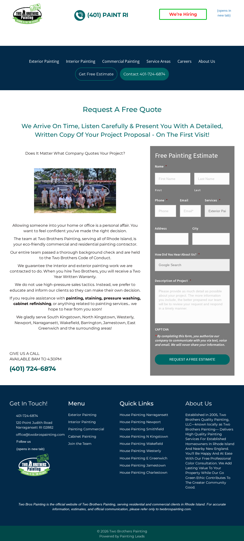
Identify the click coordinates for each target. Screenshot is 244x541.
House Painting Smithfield (142, 429)
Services (212, 200)
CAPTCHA (162, 329)
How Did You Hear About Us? (177, 254)
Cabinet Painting (82, 436)
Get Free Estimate (96, 74)
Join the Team (80, 443)
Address (161, 228)
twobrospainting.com (175, 509)
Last (197, 190)
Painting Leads (132, 536)
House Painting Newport (140, 422)
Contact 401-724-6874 (144, 74)
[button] (13, 35)
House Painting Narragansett (144, 415)
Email (184, 200)
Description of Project (173, 280)
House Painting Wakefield (141, 443)
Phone (161, 200)
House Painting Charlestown (143, 472)
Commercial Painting (121, 61)
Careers (185, 61)
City (195, 228)
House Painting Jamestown (143, 465)
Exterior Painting (44, 61)
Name (161, 166)
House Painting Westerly (140, 451)
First (158, 190)
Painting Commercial (86, 429)
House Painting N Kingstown (144, 436)
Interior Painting (80, 61)
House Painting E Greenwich (143, 458)
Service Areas (159, 61)
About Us (206, 61)
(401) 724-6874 (33, 369)
